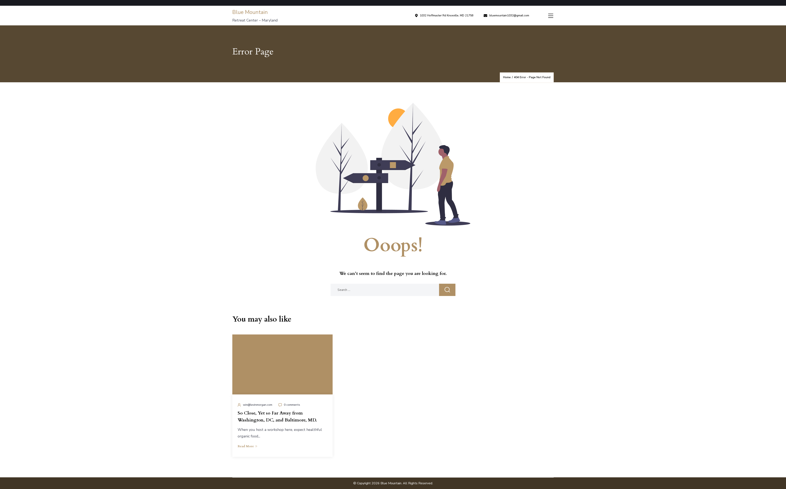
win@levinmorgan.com (257, 405)
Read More (246, 446)
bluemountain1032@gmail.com (509, 15)
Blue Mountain (250, 12)
